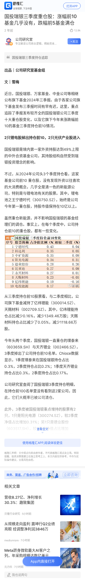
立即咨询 (71, 474)
